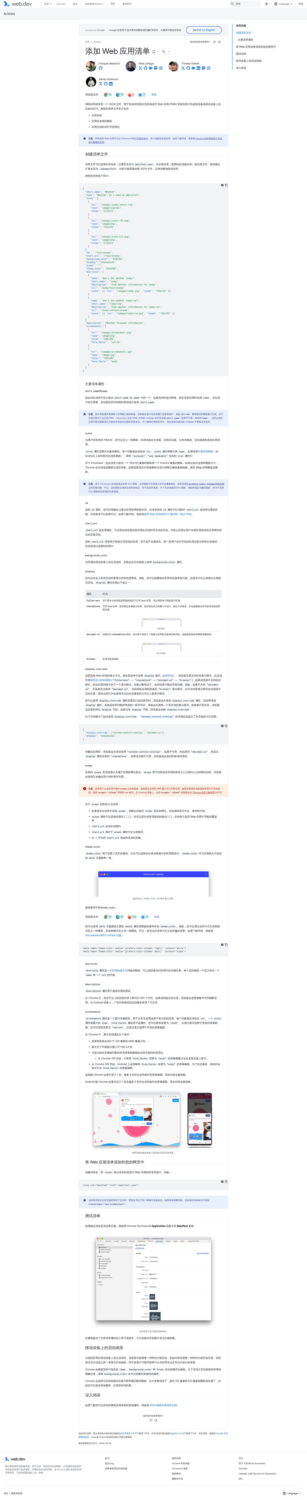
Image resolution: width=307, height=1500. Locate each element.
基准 (75, 3)
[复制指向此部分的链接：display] (98, 571)
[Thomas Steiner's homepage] (208, 69)
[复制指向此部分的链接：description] (103, 984)
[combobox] (245, 4)
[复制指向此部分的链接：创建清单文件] (111, 154)
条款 (6, 1493)
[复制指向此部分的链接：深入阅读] (103, 1395)
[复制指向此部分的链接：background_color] (110, 555)
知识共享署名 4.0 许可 (128, 1433)
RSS (241, 1478)
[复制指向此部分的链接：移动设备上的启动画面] (126, 1348)
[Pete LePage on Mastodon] (155, 69)
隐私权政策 (17, 1493)
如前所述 (168, 675)
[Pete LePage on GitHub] (145, 69)
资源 (46, 3)
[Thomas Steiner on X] (183, 69)
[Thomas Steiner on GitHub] (188, 69)
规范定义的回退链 (100, 680)
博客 (112, 3)
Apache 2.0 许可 (178, 1433)
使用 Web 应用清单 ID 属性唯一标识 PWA (168, 514)
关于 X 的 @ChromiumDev (252, 1463)
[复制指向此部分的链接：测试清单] (103, 1216)
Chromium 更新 (180, 1468)
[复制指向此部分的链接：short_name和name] (110, 391)
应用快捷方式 (119, 970)
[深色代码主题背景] (222, 185)
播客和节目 (177, 1478)
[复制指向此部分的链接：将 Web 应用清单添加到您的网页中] (147, 1162)
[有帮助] (214, 41)
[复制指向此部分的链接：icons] (95, 433)
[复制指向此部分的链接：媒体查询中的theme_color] (119, 907)
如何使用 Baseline (94, 3)
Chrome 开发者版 (181, 1463)
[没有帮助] (219, 41)
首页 (87, 41)
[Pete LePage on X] (140, 69)
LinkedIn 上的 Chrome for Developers (257, 1473)
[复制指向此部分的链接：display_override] (110, 669)
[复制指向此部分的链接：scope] (95, 766)
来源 (154, 94)
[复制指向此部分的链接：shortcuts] (100, 964)
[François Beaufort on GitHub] (100, 69)
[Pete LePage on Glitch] (150, 69)
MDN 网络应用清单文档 (163, 1405)
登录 (301, 3)
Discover (60, 3)
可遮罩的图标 (205, 451)
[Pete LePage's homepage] (161, 69)
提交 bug (109, 1463)
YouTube (243, 1468)
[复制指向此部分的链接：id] (91, 503)
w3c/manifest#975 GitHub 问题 (103, 935)
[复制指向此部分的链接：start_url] (100, 523)
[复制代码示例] (226, 185)
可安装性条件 (141, 138)
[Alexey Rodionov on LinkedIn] (111, 84)
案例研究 (127, 3)
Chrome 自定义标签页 (204, 792)
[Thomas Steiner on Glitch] (193, 69)
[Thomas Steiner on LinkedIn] (198, 69)
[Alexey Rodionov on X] (100, 84)
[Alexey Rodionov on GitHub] (105, 84)
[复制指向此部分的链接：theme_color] (103, 847)
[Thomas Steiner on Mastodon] (203, 69)
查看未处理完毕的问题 (116, 1468)
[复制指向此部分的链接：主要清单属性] (107, 384)
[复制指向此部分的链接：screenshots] (103, 1012)
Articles (9, 14)
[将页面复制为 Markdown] (164, 52)
